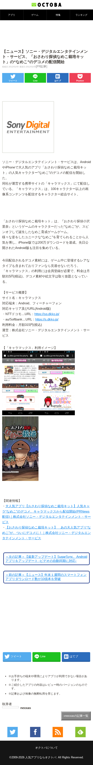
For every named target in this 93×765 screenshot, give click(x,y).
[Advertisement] (46, 34)
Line (35, 80)
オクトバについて (46, 747)
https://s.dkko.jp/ (46, 319)
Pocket (80, 80)
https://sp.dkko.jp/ (46, 314)
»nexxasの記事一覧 (76, 715)
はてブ (58, 80)
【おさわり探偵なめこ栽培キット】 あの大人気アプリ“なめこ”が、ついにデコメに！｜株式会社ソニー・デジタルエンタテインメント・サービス (46, 533)
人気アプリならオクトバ (40, 757)
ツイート (13, 80)
